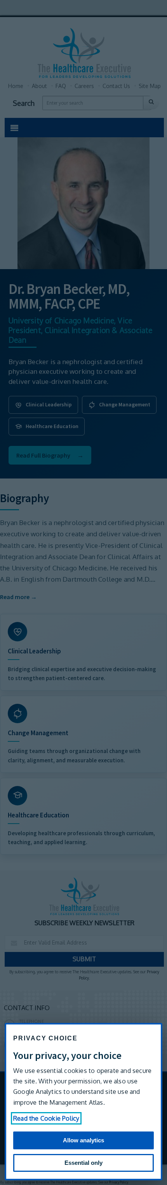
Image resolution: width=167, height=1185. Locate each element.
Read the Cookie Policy (46, 1118)
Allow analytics (83, 1140)
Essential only (83, 1162)
